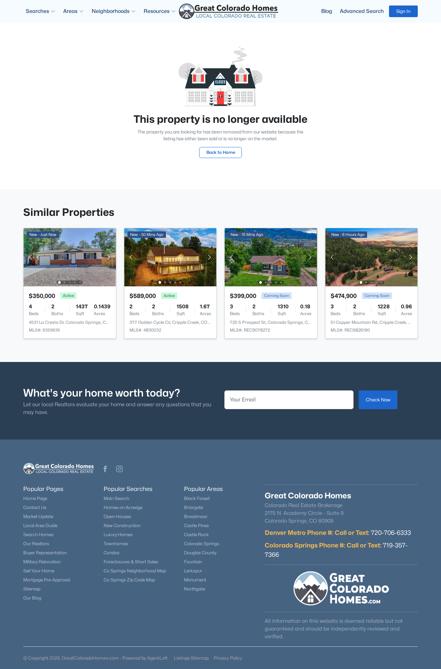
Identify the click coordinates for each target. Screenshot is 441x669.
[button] (105, 469)
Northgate (194, 588)
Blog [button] (326, 11)
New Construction (122, 525)
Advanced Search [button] (362, 11)
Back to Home (220, 152)
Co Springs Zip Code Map (129, 579)
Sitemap (31, 588)
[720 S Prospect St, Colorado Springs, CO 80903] (271, 257)
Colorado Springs (201, 543)
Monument (195, 579)
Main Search (116, 498)
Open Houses (117, 516)
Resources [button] (156, 11)
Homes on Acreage (123, 507)
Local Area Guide (40, 525)
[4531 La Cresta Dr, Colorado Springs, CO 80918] (70, 257)
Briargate (193, 507)
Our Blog (32, 597)
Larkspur (193, 570)
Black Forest (197, 498)
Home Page (35, 498)
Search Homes (38, 534)
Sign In (403, 11)
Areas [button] (70, 11)
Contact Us (34, 507)
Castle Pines (196, 525)
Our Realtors (36, 543)
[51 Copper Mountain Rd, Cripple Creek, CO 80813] (371, 257)
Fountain (193, 561)
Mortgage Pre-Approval (46, 579)
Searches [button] (37, 11)
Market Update (38, 516)
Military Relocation (42, 561)
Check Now (378, 399)
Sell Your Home (38, 570)
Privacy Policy (228, 658)
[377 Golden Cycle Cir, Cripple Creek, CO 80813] (170, 257)
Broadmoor (196, 516)
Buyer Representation (45, 552)
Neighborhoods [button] (110, 11)
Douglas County (200, 552)
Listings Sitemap (191, 658)
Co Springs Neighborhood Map (135, 570)
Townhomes (116, 543)
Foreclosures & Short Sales (131, 561)
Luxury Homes (118, 534)
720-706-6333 (391, 532)
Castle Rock (196, 534)
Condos (111, 552)
